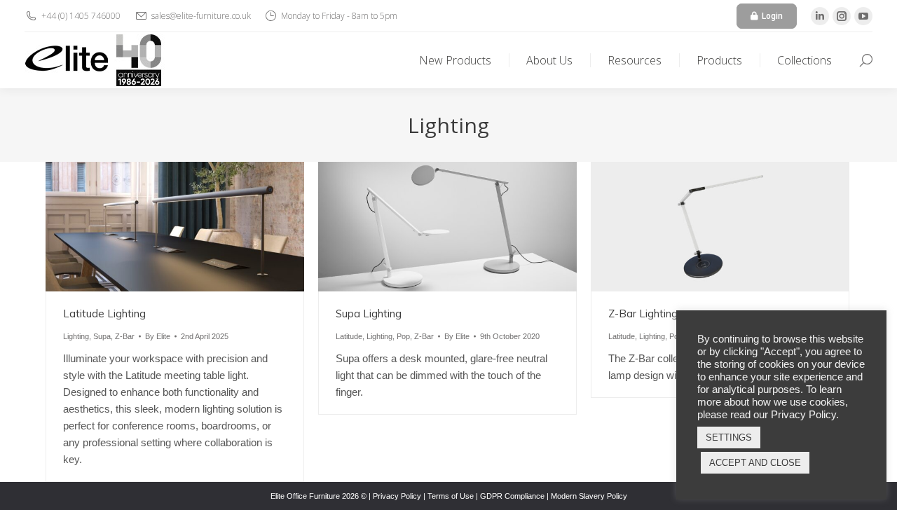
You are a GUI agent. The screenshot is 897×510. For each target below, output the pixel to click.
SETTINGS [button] (729, 437)
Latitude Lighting (104, 313)
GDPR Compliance (512, 496)
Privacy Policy (397, 496)
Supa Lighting (369, 313)
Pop (403, 336)
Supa (102, 336)
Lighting (76, 336)
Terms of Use (450, 496)
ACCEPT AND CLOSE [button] (755, 462)
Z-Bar (125, 336)
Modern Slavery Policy (589, 496)
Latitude (349, 336)
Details (194, 226)
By (157, 336)
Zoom (156, 226)
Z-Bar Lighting (643, 313)
